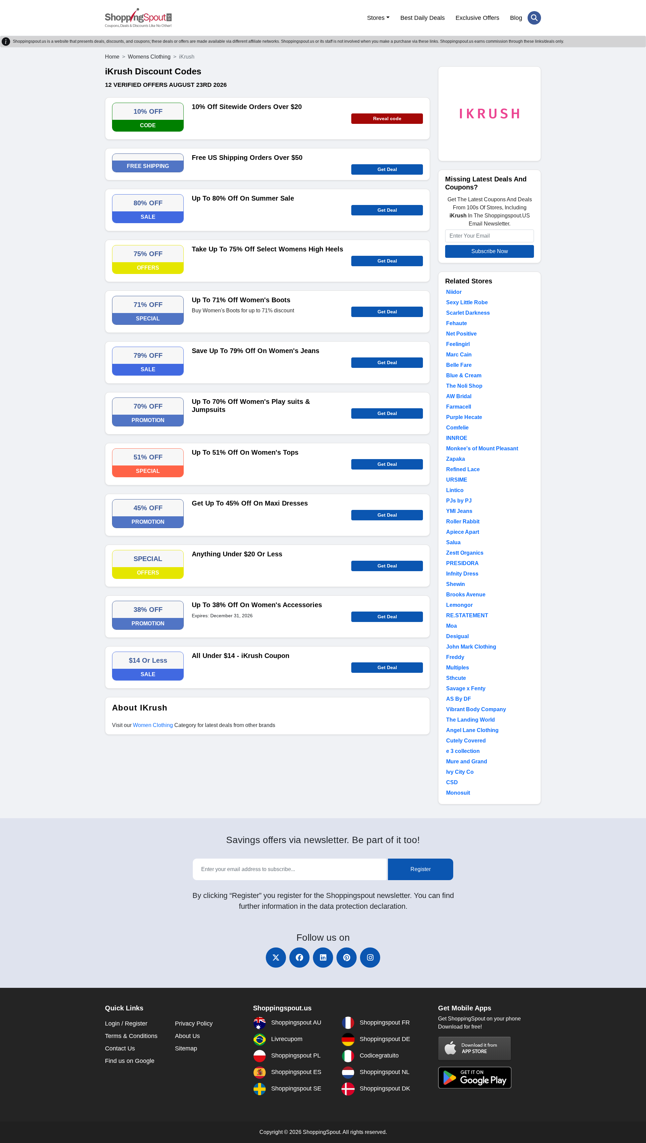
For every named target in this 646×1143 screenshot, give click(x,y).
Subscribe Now (489, 251)
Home (112, 57)
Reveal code (387, 118)
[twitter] (276, 957)
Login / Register (126, 1023)
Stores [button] (376, 17)
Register (420, 869)
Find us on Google (129, 1061)
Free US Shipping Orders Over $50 (247, 157)
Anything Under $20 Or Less (237, 554)
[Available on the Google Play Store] (474, 1077)
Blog (516, 17)
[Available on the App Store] (474, 1048)
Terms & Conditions (131, 1036)
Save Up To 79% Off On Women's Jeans (255, 350)
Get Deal (387, 169)
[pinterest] (346, 957)
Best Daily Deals (422, 17)
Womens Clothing (149, 57)
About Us (187, 1036)
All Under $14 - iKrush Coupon (240, 655)
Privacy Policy (194, 1023)
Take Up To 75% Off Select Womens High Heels (267, 249)
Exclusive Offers (477, 17)
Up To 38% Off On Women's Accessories (257, 605)
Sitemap (186, 1048)
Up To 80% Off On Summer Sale (243, 198)
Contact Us (120, 1048)
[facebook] (299, 957)
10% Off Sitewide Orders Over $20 (247, 106)
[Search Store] (534, 18)
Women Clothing (153, 725)
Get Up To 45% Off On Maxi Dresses (250, 503)
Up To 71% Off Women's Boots (241, 300)
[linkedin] (323, 957)
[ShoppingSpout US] (138, 18)
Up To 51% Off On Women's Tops (245, 452)
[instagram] (370, 957)
